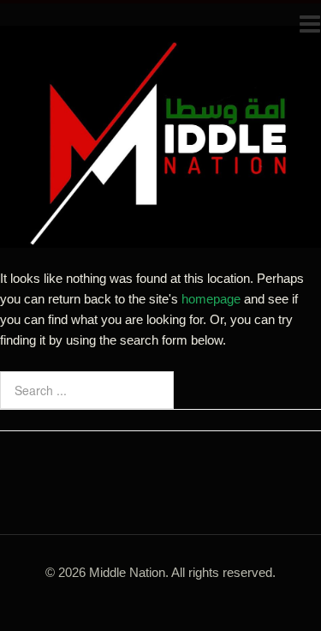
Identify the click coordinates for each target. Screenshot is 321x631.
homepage (211, 298)
